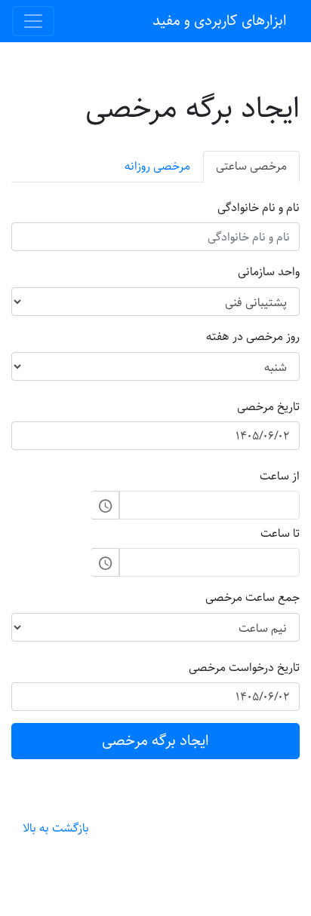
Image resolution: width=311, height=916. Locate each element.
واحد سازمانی (269, 272)
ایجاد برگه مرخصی (155, 740)
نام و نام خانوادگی (258, 207)
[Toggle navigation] (33, 21)
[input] (209, 505)
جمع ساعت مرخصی (252, 598)
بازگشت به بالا (56, 828)
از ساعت (280, 476)
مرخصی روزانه (157, 166)
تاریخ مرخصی (268, 406)
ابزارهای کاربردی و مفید (219, 20)
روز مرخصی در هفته (253, 337)
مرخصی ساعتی (251, 166)
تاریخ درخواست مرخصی (244, 667)
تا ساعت (280, 533)
